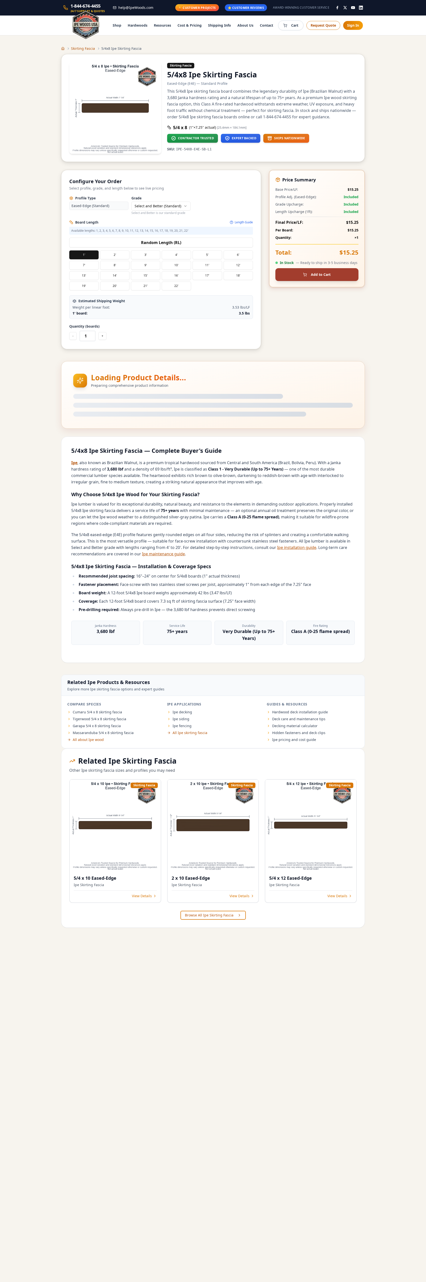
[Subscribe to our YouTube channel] (353, 8)
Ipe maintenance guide (163, 554)
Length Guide (244, 222)
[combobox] (161, 206)
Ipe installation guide (296, 547)
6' (238, 255)
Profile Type (85, 198)
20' (115, 286)
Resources (162, 25)
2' (115, 255)
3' (145, 255)
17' (207, 275)
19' (84, 286)
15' (145, 275)
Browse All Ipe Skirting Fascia (209, 915)
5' (207, 255)
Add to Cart (321, 274)
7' (84, 265)
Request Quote (323, 25)
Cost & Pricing (190, 25)
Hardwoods (137, 25)
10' (176, 265)
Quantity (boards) (84, 326)
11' (207, 265)
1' (84, 255)
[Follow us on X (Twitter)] (345, 8)
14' (115, 275)
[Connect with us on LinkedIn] (361, 8)
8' (115, 265)
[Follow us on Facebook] (337, 8)
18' (238, 275)
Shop (117, 25)
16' (176, 275)
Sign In (353, 25)
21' (145, 286)
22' (176, 286)
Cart (294, 25)
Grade (136, 198)
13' (84, 275)
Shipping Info (219, 25)
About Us (245, 25)
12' (238, 265)
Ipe (74, 462)
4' (176, 255)
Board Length (86, 222)
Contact (266, 25)
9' (145, 265)
